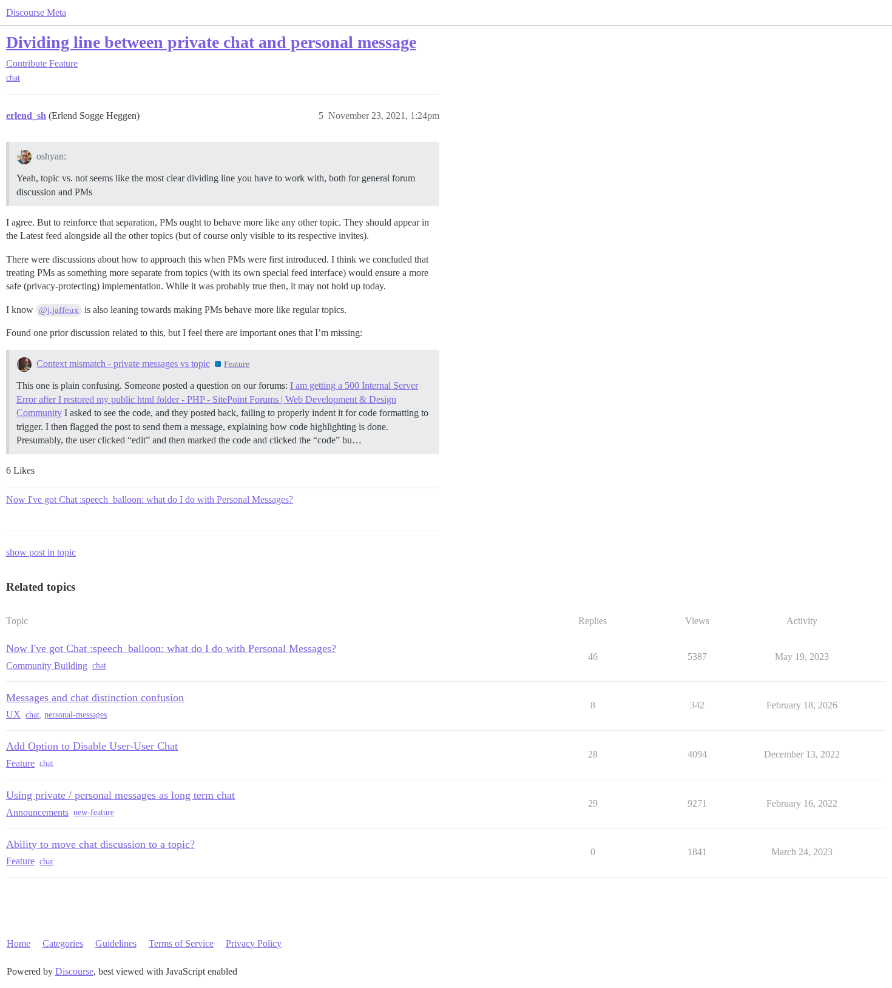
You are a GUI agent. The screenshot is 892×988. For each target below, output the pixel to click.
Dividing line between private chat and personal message (211, 42)
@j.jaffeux (59, 310)
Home (18, 943)
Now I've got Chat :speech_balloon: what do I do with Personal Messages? (149, 499)
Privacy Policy (254, 943)
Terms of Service (181, 943)
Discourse (74, 971)
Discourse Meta (36, 12)
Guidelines (116, 943)
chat (13, 77)
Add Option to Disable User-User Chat (92, 746)
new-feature (93, 812)
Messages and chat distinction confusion (95, 697)
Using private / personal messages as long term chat (120, 795)
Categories (62, 943)
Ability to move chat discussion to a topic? (100, 844)
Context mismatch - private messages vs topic (123, 363)
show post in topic (41, 552)
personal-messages (75, 714)
